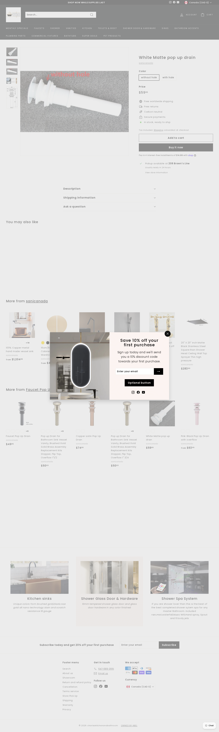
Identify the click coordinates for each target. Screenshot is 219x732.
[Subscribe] (158, 371)
